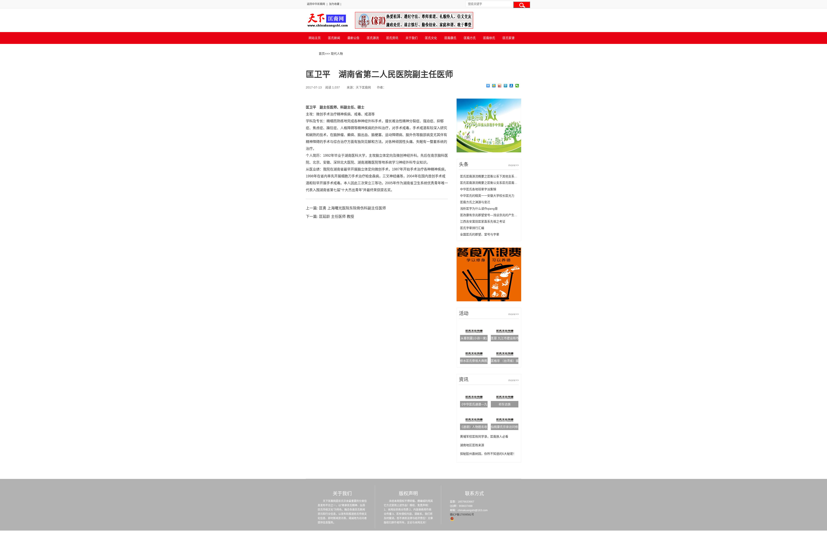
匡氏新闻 (334, 38)
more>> (513, 165)
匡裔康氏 (450, 38)
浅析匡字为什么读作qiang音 (479, 208)
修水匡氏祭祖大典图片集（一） (481, 360)
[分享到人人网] (511, 85)
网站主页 (315, 38)
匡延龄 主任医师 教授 (336, 217)
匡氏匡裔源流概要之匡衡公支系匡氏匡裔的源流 (491, 182)
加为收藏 (334, 4)
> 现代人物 (335, 53)
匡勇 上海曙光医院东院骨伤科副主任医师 (352, 208)
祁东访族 (505, 404)
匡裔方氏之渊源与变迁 (475, 202)
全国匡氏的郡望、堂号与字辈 (479, 234)
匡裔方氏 (470, 38)
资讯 (463, 379)
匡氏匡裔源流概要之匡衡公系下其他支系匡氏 (490, 176)
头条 (463, 164)
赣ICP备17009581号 (462, 514)
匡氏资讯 (392, 38)
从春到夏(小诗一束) (474, 338)
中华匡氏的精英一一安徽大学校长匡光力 (487, 195)
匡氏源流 (373, 38)
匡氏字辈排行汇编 (472, 228)
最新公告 (353, 38)
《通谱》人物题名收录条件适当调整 (484, 427)
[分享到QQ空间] (494, 85)
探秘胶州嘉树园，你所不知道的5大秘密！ (488, 453)
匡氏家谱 (508, 38)
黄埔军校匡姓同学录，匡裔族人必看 (484, 436)
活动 (463, 313)
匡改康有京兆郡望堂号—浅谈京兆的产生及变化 (491, 215)
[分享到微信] (517, 85)
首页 (322, 53)
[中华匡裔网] (327, 27)
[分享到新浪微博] (500, 85)
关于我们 (412, 38)
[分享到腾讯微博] (505, 85)
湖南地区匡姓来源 (472, 445)
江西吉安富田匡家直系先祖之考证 (482, 221)
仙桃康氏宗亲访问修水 (506, 427)
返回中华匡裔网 (316, 4)
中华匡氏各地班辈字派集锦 (478, 189)
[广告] (489, 151)
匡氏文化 (431, 38)
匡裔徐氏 (489, 38)
